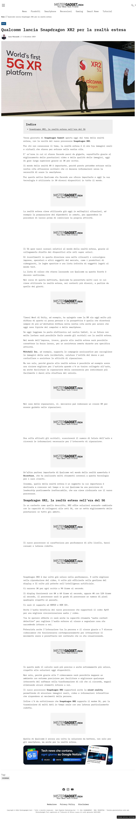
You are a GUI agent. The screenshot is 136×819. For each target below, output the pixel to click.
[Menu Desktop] (3, 5)
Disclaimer (83, 804)
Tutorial (107, 11)
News (24, 11)
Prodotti (35, 11)
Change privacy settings (126, 817)
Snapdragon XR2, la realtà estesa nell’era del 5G (57, 129)
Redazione (52, 804)
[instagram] (68, 789)
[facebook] (63, 789)
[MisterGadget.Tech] (69, 5)
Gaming (79, 11)
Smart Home (93, 11)
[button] (133, 5)
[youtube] (72, 789)
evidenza (5, 778)
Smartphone (50, 11)
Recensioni (66, 11)
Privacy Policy (67, 804)
